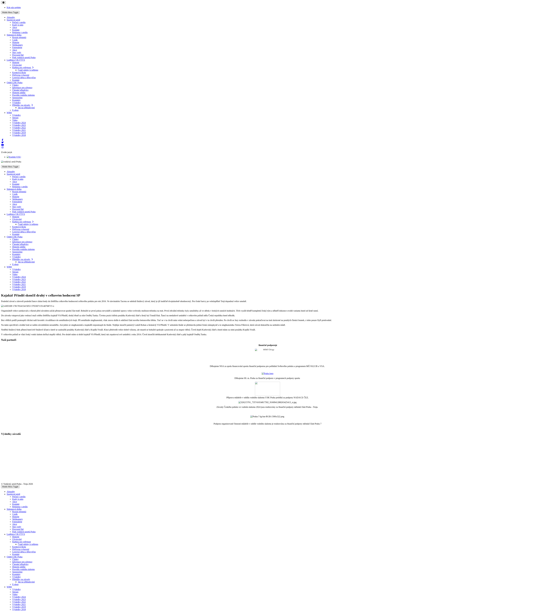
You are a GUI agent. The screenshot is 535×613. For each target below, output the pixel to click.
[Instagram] (2, 147)
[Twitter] (2, 142)
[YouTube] (2, 145)
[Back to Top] (3, 2)
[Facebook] (2, 140)
